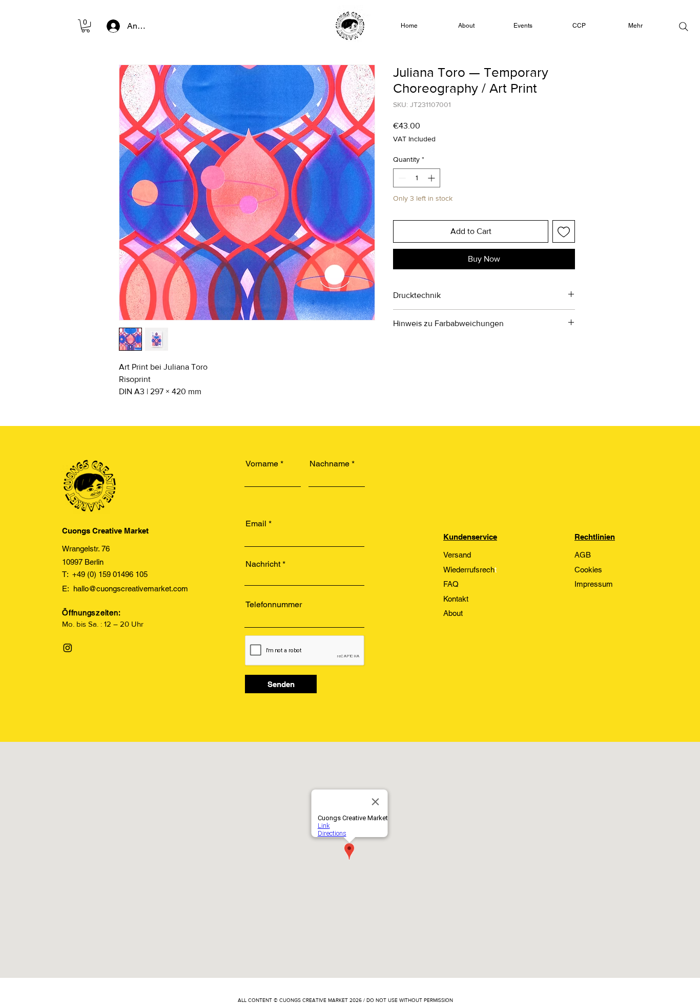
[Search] (683, 26)
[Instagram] (67, 647)
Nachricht (262, 564)
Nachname (329, 464)
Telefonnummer (273, 605)
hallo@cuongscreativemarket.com (130, 588)
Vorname (261, 464)
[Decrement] (401, 178)
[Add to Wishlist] (563, 231)
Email (255, 524)
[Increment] (432, 178)
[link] (85, 25)
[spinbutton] (416, 178)
